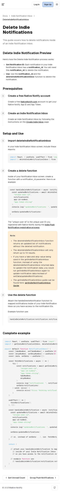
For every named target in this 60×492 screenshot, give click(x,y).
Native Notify (16, 488)
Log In (36, 4)
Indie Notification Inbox (21, 16)
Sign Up (47, 4)
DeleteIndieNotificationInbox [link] (16, 19)
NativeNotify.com (29, 102)
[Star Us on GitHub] (55, 487)
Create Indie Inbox (35, 122)
